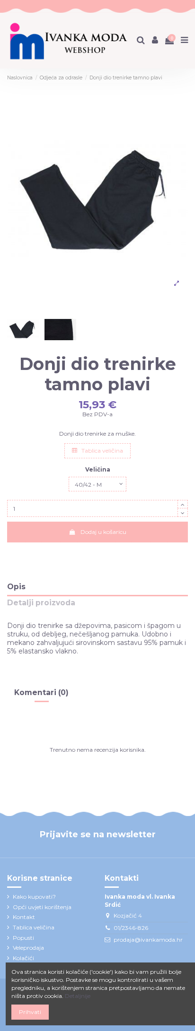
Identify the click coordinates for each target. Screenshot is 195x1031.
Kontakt (24, 916)
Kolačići (23, 958)
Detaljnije (77, 995)
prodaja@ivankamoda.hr (148, 939)
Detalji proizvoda (41, 603)
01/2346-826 (131, 927)
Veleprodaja (28, 947)
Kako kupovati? (34, 896)
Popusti (23, 937)
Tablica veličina (101, 450)
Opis (16, 587)
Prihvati (30, 1011)
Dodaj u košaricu (103, 531)
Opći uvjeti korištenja (42, 907)
